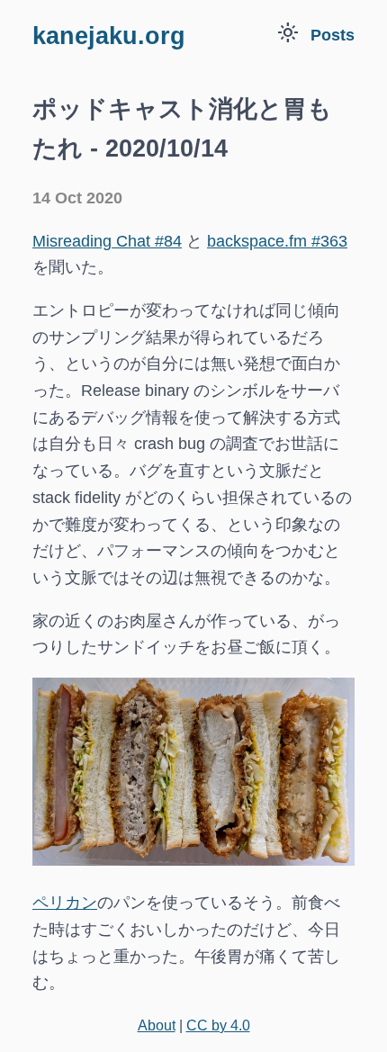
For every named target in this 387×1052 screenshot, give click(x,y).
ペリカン (64, 903)
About (157, 1025)
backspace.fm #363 (277, 241)
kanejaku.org (108, 35)
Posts (332, 35)
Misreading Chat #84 (107, 241)
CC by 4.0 (218, 1025)
